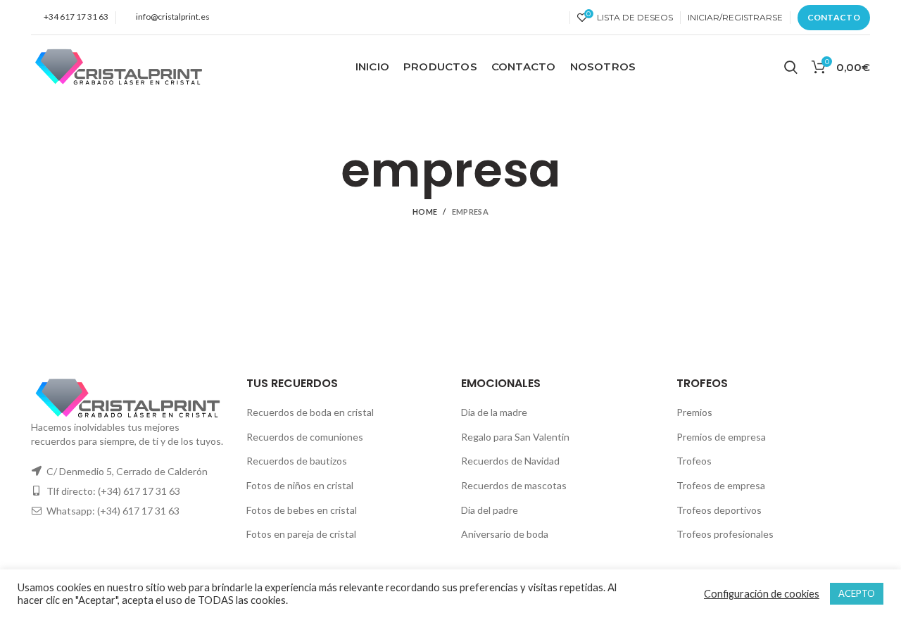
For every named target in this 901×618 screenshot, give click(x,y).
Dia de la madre (494, 412)
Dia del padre (489, 510)
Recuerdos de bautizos (296, 461)
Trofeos (694, 461)
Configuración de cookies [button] (761, 594)
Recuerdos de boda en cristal (310, 412)
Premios (694, 412)
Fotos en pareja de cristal (301, 534)
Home (424, 211)
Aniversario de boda (504, 534)
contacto (833, 17)
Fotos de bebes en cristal (301, 510)
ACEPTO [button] (856, 593)
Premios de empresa (721, 437)
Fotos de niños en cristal (299, 485)
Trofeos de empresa (720, 485)
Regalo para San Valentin (515, 437)
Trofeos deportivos (719, 510)
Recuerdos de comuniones (304, 437)
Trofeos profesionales (725, 534)
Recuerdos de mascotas (514, 485)
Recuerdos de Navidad (510, 461)
